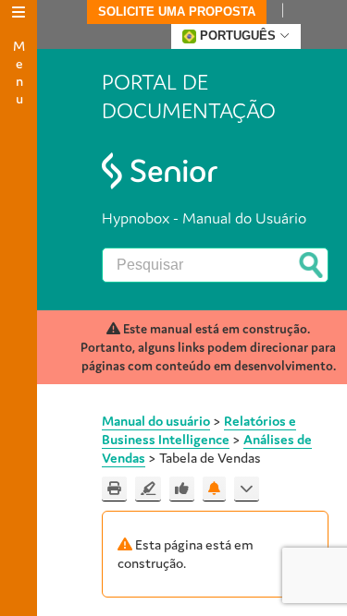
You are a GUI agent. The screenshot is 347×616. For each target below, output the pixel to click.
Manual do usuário (156, 420)
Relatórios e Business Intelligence (199, 430)
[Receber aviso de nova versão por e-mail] (214, 489)
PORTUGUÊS (237, 35)
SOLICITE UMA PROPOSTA (176, 11)
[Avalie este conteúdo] (181, 489)
